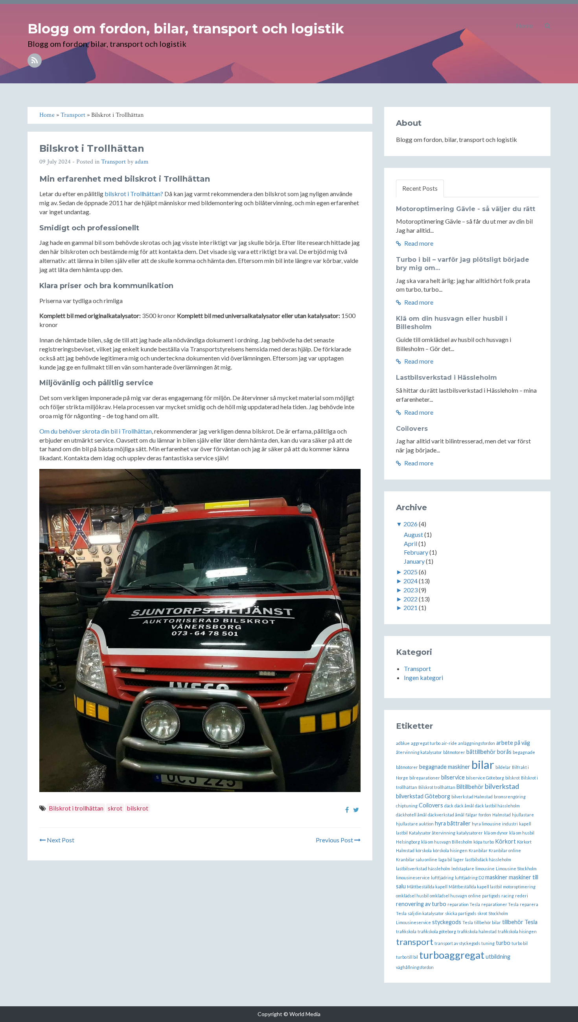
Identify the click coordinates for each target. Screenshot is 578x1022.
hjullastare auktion (415, 823)
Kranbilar (478, 850)
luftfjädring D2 (469, 877)
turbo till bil (407, 957)
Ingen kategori (423, 677)
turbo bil (520, 943)
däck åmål (464, 805)
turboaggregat (451, 955)
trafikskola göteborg (437, 931)
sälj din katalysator (426, 913)
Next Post (60, 840)
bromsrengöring (510, 796)
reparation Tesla (463, 904)
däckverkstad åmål (446, 814)
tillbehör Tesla (520, 922)
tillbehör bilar (487, 922)
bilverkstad (502, 786)
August (413, 534)
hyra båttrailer (453, 823)
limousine (485, 868)
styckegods (446, 922)
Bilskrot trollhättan (436, 787)
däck (448, 805)
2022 (410, 599)
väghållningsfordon (415, 967)
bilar (482, 764)
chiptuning (407, 805)
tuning (488, 943)
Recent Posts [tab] (420, 188)
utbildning (498, 956)
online (474, 895)
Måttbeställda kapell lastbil (475, 886)
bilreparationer (424, 777)
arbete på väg (513, 742)
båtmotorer (454, 752)
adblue (403, 743)
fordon (485, 814)
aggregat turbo (425, 743)
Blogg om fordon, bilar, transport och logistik (186, 28)
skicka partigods (460, 913)
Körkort (505, 841)
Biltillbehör (470, 786)
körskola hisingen (450, 850)
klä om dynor (496, 832)
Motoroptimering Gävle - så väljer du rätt (465, 209)
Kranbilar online (505, 850)
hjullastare (523, 814)
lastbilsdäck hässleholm (488, 859)
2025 (410, 571)
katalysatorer (470, 832)
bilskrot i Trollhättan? (134, 193)
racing (507, 895)
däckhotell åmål (411, 814)
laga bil (445, 859)
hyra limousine (486, 823)
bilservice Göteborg (485, 777)
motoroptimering (519, 886)
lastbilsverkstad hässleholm (423, 868)
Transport (113, 162)
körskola (424, 850)
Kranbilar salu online (416, 859)
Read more (418, 243)
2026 (410, 524)
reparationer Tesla (500, 904)
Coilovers (412, 428)
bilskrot (137, 808)
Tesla (467, 922)
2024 (410, 581)
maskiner (496, 877)
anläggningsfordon (476, 743)
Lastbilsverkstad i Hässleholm (446, 377)
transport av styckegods (457, 943)
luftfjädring (442, 877)
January (414, 561)
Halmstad (501, 814)
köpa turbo (483, 841)
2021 (410, 607)
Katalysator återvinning (432, 832)
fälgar (471, 814)
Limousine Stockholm (516, 868)
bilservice (453, 777)
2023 (410, 590)
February (416, 552)
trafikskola (406, 931)
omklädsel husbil (412, 895)
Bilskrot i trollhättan (76, 808)
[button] (547, 25)
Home (524, 25)
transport (414, 941)
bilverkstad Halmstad (472, 796)
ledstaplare (462, 868)
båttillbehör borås (489, 751)
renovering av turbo (421, 904)
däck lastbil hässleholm (497, 805)
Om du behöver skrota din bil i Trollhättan (95, 431)
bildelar (503, 767)
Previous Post (335, 840)
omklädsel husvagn (448, 895)
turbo (503, 942)
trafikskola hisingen (517, 931)
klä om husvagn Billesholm (446, 841)
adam (142, 162)
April (410, 543)
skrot (115, 808)
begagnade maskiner (444, 766)
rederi (521, 895)
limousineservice (413, 877)
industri (510, 823)
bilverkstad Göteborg (423, 796)
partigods (491, 895)
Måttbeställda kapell (427, 886)
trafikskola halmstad (477, 931)
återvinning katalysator (419, 752)
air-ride (449, 743)
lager (458, 859)
